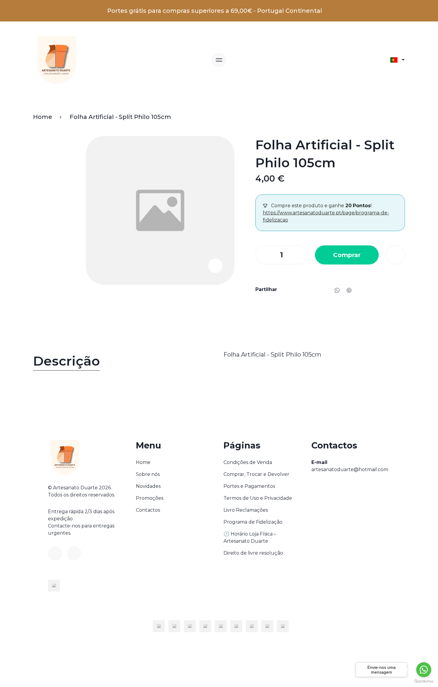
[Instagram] (74, 553)
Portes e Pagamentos (249, 486)
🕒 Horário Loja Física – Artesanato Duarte (249, 537)
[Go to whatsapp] (423, 669)
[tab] (124, 362)
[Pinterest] (349, 290)
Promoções (149, 498)
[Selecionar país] (397, 60)
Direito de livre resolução (253, 553)
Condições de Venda (247, 462)
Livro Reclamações (245, 510)
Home (42, 116)
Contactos (148, 510)
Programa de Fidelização (252, 522)
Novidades (148, 486)
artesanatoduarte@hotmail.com (349, 469)
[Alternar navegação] (219, 60)
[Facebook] (55, 553)
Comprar (347, 255)
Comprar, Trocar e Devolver (256, 474)
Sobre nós (148, 474)
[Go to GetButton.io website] (423, 681)
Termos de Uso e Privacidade (257, 498)
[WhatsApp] (337, 290)
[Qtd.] (262, 254)
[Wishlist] (395, 254)
